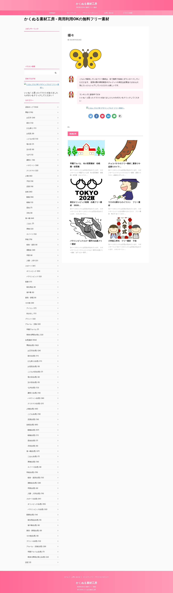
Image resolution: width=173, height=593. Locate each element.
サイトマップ (71, 13)
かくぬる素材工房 (86, 3)
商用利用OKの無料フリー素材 (86, 587)
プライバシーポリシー (90, 13)
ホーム (33, 13)
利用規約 (52, 13)
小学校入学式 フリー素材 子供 (122, 241)
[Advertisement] (41, 47)
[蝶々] (108, 116)
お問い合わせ (108, 13)
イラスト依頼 (127, 13)
